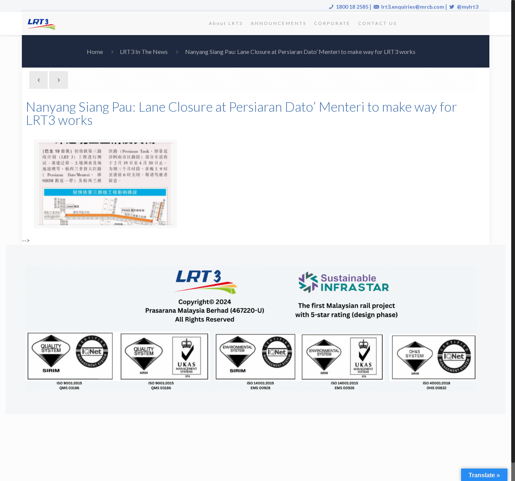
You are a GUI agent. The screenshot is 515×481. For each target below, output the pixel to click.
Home (95, 51)
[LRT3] (43, 23)
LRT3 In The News (144, 51)
